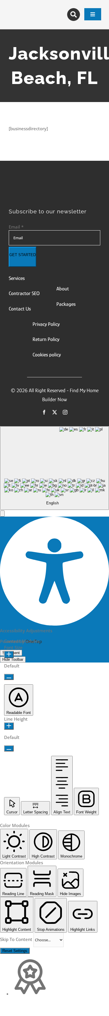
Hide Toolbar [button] (12, 659)
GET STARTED (22, 255)
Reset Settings (14, 951)
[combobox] (54, 468)
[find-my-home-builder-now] (54, 183)
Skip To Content (16, 939)
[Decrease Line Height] (9, 748)
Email (16, 227)
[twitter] (54, 412)
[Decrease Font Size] (9, 677)
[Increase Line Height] (9, 726)
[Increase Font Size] (9, 654)
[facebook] (44, 412)
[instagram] (65, 412)
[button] (2, 513)
